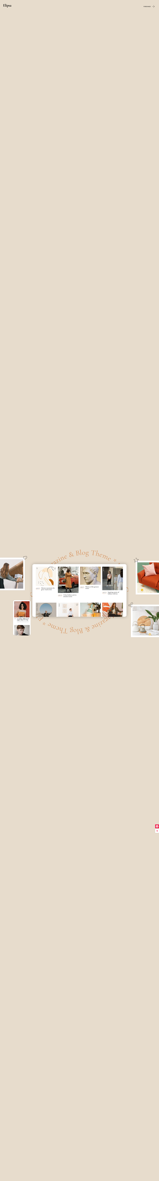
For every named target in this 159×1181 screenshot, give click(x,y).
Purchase (147, 6)
